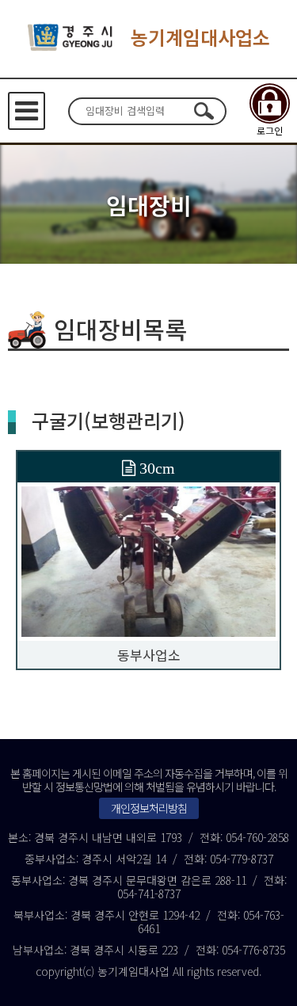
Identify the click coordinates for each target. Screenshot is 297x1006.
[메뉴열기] (26, 111)
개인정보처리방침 (149, 808)
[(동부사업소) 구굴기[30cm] (148, 560)
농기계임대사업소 (200, 37)
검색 (204, 111)
